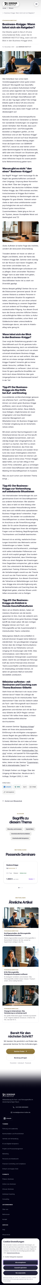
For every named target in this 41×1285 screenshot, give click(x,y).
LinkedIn (8, 787)
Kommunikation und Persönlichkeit (13, 1133)
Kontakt (4, 1219)
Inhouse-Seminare (8, 1189)
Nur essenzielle (20, 1273)
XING (18, 787)
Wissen (11, 8)
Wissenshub (6, 1234)
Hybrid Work (30, 829)
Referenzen (6, 1214)
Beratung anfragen (20, 1058)
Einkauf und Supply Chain (10, 1169)
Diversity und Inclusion (14, 829)
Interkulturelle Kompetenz (20, 838)
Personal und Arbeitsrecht (10, 1159)
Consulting (5, 1199)
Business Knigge (27, 727)
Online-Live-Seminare (9, 1184)
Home (4, 8)
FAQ (3, 1229)
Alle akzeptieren (20, 1262)
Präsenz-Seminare (8, 1179)
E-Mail (34, 787)
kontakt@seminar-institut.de (21, 1112)
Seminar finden (19, 1051)
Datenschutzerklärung (13, 1253)
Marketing (5, 1154)
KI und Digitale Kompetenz (10, 1143)
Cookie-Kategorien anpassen (14, 1257)
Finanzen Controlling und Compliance (14, 1164)
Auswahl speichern (20, 1267)
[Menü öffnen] (36, 4)
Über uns (5, 1209)
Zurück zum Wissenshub (13, 801)
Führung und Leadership (10, 1128)
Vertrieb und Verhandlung (10, 1138)
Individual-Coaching (8, 1194)
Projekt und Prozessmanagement (12, 1148)
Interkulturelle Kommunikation (20, 833)
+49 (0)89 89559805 (21, 1107)
